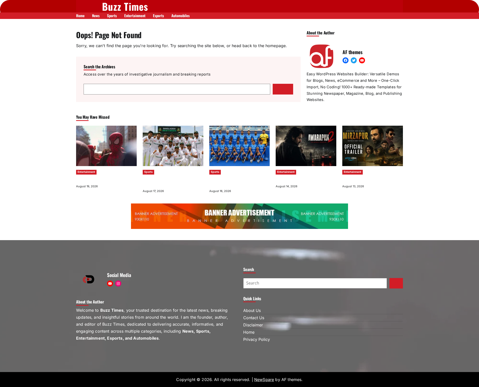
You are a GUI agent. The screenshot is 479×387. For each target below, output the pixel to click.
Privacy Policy (256, 339)
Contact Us (253, 317)
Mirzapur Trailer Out (357, 179)
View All (397, 117)
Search (282, 89)
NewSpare (264, 379)
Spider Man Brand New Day (96, 179)
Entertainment (86, 172)
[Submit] (396, 283)
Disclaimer (253, 324)
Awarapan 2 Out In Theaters (296, 179)
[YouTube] (362, 60)
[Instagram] (118, 284)
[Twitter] (354, 60)
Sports (148, 172)
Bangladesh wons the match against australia (168, 182)
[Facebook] (346, 60)
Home (248, 332)
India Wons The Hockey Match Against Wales (236, 182)
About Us (252, 310)
